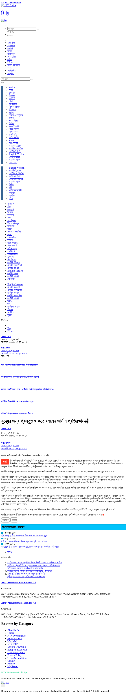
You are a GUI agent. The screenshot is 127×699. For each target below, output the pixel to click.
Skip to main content (11, 2)
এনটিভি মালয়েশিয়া (16, 148)
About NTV (13, 630)
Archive (11, 663)
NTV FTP (12, 644)
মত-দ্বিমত (13, 104)
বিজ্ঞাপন (12, 193)
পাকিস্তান (11, 54)
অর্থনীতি (12, 98)
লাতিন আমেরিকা (13, 65)
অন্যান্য (10, 73)
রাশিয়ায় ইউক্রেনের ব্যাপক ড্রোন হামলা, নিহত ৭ (17, 413)
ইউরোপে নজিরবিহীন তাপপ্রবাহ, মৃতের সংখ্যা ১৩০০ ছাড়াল (24, 541)
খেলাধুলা (12, 92)
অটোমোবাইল (14, 137)
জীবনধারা (12, 109)
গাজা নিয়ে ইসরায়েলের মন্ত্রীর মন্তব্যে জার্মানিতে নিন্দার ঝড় (19, 365)
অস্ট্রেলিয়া (11, 70)
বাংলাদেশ (12, 87)
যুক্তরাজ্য (11, 45)
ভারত (9, 51)
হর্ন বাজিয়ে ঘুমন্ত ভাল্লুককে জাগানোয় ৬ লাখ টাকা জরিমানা (20, 377)
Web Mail (12, 641)
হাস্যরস (12, 140)
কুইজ (11, 198)
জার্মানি (14, 520)
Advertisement (14, 638)
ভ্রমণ (11, 118)
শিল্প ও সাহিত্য (14, 106)
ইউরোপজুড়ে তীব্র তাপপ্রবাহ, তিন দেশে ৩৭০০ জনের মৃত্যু (24, 535)
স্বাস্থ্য (11, 112)
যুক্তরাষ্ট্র (11, 42)
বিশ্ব (5, 13)
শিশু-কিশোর (13, 143)
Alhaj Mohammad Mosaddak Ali (18, 582)
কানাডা (10, 48)
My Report (12, 666)
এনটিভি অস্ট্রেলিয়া (16, 173)
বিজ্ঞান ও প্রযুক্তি (16, 115)
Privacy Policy (14, 655)
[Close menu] (2, 82)
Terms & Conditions (17, 658)
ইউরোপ (10, 62)
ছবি (10, 187)
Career (10, 633)
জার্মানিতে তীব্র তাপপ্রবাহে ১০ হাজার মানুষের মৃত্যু (17, 401)
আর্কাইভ (12, 195)
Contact (11, 660)
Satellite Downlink (16, 647)
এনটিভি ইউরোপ (15, 145)
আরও (9, 552)
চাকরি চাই (13, 134)
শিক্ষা (11, 101)
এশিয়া (9, 59)
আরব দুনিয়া (11, 56)
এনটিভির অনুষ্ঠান (15, 190)
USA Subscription (16, 652)
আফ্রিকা (10, 67)
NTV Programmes (16, 635)
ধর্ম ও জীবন (13, 120)
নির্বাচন (11, 123)
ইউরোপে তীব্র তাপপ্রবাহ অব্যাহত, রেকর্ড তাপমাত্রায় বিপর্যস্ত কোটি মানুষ (30, 546)
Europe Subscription (17, 649)
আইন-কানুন (13, 132)
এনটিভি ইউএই (15, 151)
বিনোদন (12, 95)
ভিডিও (11, 184)
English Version (16, 154)
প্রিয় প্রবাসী (14, 129)
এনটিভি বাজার (14, 157)
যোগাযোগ (13, 162)
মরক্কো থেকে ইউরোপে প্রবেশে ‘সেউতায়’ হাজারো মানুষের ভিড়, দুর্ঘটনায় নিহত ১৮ (27, 389)
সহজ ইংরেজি (14, 126)
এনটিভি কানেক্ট (14, 159)
